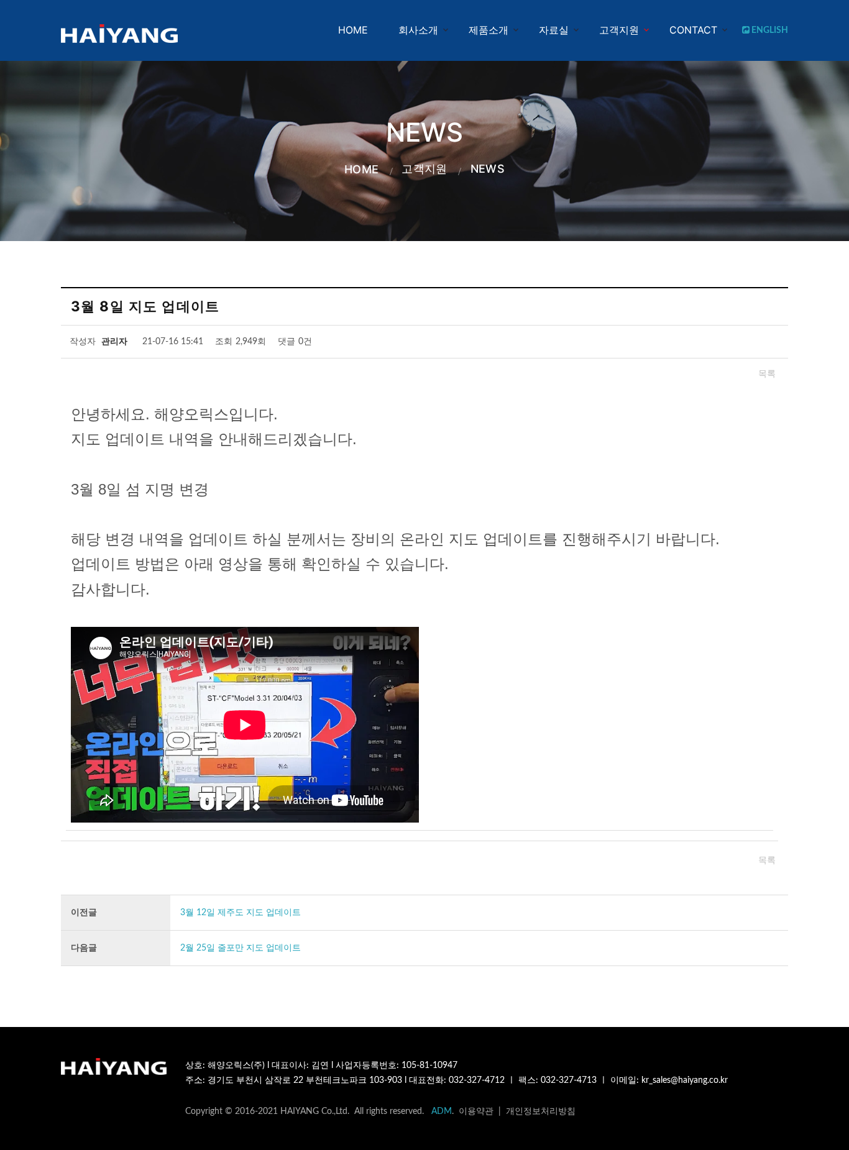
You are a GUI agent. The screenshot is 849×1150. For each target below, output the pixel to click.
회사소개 (418, 30)
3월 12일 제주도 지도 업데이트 (240, 912)
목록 (767, 374)
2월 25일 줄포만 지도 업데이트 (240, 948)
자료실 (554, 30)
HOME (353, 30)
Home (361, 169)
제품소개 (488, 30)
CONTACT (693, 30)
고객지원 (619, 30)
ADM (441, 1111)
